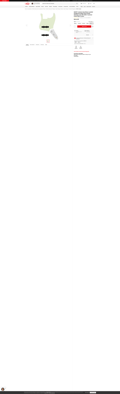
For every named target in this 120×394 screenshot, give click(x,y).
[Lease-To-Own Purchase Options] (85, 43)
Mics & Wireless (72, 6)
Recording (55, 6)
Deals (82, 6)
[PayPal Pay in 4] (76, 42)
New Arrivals (89, 6)
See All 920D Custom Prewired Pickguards (81, 51)
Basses (50, 6)
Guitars (26, 6)
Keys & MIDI (38, 6)
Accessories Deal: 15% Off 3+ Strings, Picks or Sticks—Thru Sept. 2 (82, 0)
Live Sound (60, 6)
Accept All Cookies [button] (92, 392)
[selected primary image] (49, 25)
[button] (35, 3)
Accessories (66, 6)
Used (85, 6)
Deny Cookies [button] (87, 392)
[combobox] (75, 26)
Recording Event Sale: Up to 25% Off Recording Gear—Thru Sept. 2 (38, 0)
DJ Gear (46, 6)
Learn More (76, 56)
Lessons (93, 6)
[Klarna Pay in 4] (79, 42)
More (77, 6)
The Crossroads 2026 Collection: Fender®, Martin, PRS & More (60, 0)
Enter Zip (87, 34)
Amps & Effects (31, 6)
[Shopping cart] (94, 3)
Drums (42, 6)
